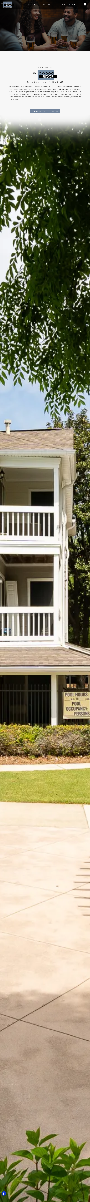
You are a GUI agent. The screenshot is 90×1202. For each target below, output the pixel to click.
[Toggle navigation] (85, 4)
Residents (34, 4)
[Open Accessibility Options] (3, 1194)
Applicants (48, 4)
